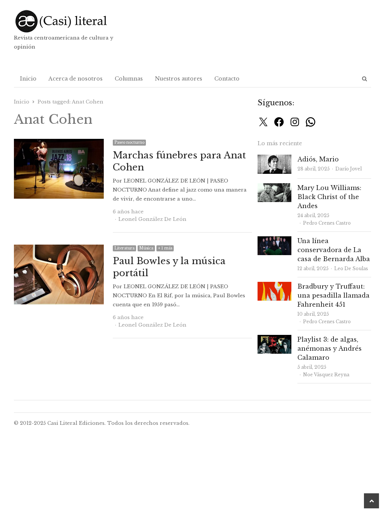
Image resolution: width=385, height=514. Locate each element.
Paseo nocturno (129, 142)
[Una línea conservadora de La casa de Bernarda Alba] (274, 240)
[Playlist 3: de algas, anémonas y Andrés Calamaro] (274, 339)
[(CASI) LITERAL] (71, 21)
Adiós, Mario (318, 159)
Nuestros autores (178, 78)
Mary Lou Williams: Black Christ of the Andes (329, 197)
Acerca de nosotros (76, 78)
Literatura (124, 248)
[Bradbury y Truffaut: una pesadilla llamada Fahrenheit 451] (274, 286)
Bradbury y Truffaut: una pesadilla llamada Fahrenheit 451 (333, 295)
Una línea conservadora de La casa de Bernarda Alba (333, 250)
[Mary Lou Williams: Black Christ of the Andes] (274, 187)
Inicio (28, 78)
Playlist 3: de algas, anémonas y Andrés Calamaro (329, 348)
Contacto (226, 78)
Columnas (129, 78)
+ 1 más (165, 248)
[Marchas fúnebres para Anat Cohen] (59, 143)
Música (146, 248)
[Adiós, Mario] (274, 159)
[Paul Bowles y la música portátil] (59, 249)
